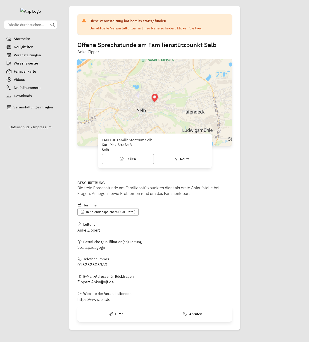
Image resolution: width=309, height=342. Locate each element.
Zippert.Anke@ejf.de (95, 282)
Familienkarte (25, 71)
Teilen (130, 159)
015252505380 (92, 264)
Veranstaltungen (27, 55)
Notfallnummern (27, 87)
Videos (19, 79)
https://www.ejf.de (93, 299)
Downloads (23, 95)
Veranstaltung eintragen (33, 107)
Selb (105, 149)
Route (184, 159)
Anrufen (195, 314)
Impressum (42, 127)
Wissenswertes (26, 63)
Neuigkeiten (23, 47)
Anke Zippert (89, 51)
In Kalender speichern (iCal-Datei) (110, 212)
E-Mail (120, 314)
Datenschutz (19, 127)
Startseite (22, 38)
